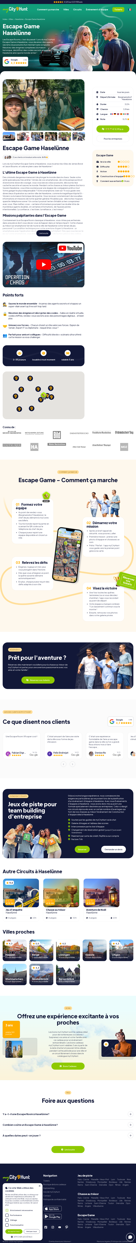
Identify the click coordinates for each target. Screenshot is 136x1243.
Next (72, 764)
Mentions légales (103, 1241)
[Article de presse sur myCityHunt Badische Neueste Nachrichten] (12, 432)
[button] (22, 1236)
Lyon (113, 1179)
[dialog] (22, 1211)
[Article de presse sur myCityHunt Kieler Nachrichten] (57, 444)
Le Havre (88, 1203)
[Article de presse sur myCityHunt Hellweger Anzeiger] (34, 447)
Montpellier (102, 1182)
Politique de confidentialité (54, 1199)
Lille (120, 1182)
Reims (80, 1185)
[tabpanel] (19, 355)
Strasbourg (90, 1182)
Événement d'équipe (97, 9)
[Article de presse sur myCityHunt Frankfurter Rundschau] (101, 432)
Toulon (111, 1203)
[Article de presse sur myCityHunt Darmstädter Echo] (79, 433)
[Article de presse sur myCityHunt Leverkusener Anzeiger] (101, 445)
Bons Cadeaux (69, 1066)
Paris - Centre (83, 1179)
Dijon (111, 1185)
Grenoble (103, 1185)
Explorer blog (48, 1188)
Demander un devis (113, 849)
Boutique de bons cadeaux (54, 1184)
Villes (66, 9)
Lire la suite (43, 233)
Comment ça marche (48, 9)
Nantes (81, 1182)
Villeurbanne (98, 1206)
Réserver (82, 849)
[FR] (129, 9)
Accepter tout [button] (14, 1231)
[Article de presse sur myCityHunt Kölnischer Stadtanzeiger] (79, 447)
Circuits (77, 9)
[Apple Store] (53, 1208)
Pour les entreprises (113, 138)
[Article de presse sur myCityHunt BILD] (57, 435)
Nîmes (118, 1185)
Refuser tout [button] (32, 1231)
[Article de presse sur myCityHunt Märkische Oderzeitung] (124, 447)
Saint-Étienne (91, 1185)
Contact (47, 1196)
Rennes (127, 1182)
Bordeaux (113, 1182)
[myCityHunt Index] (18, 9)
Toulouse (121, 1179)
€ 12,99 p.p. (115, 129)
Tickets (46, 1181)
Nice (129, 1179)
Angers (126, 1185)
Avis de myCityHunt (51, 1192)
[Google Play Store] (53, 1216)
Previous (63, 764)
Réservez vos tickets (40, 680)
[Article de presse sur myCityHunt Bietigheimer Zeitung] (34, 433)
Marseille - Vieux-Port (100, 1179)
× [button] (40, 1186)
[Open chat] (130, 1237)
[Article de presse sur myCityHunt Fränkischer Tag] (124, 432)
